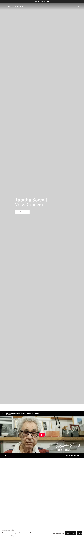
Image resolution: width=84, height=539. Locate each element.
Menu (80, 6)
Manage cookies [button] (58, 533)
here (48, 1)
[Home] (13, 7)
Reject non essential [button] (72, 533)
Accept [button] (80, 533)
